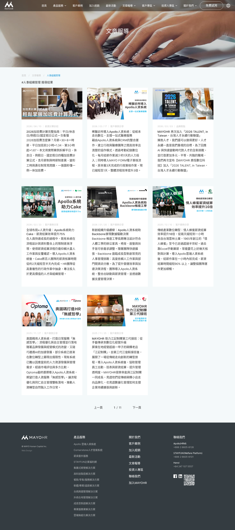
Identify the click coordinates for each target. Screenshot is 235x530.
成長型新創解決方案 (84, 503)
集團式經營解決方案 (84, 467)
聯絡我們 (134, 476)
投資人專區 (167, 5)
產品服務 (58, 5)
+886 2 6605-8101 (187, 455)
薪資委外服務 (81, 455)
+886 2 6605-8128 (183, 445)
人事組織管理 (53, 75)
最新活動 (111, 5)
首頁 (44, 5)
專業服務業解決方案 (84, 509)
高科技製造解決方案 (84, 473)
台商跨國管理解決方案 (86, 491)
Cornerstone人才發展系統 (88, 450)
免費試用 (211, 5)
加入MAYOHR (138, 483)
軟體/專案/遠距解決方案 (86, 485)
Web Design (27, 450)
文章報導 (127, 5)
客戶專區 (147, 5)
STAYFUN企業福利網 (85, 461)
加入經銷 (94, 5)
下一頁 (137, 407)
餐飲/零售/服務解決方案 (86, 479)
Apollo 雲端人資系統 (85, 444)
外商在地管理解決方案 (86, 497)
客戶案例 (78, 5)
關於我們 (189, 5)
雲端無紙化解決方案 (84, 515)
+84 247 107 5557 (183, 464)
